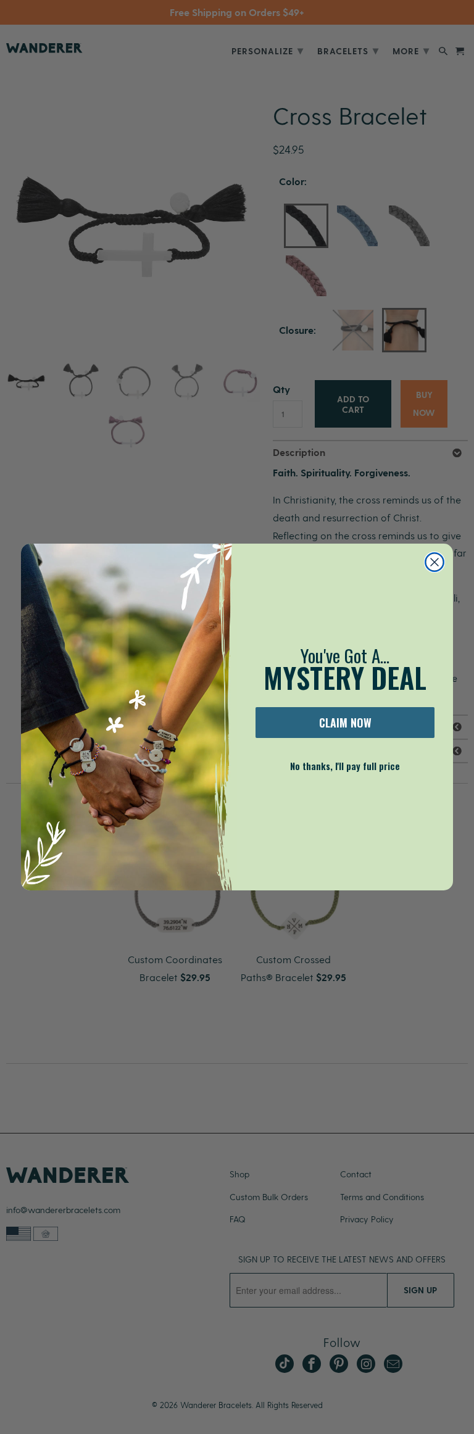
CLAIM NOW (345, 723)
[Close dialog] (434, 562)
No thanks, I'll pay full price (345, 766)
